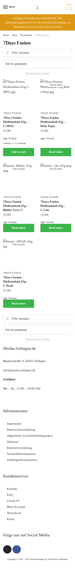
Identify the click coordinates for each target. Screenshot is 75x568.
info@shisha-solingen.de (19, 370)
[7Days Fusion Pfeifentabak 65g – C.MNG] (18, 94)
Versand (12, 138)
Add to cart (18, 151)
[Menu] (5, 7)
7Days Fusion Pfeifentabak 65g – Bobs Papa (53, 122)
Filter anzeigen (20, 52)
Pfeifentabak (26, 35)
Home (6, 35)
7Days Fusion (12, 113)
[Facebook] (16, 549)
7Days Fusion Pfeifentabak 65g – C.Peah (16, 281)
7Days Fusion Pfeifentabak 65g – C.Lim (53, 206)
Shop (14, 35)
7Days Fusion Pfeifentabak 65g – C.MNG (16, 122)
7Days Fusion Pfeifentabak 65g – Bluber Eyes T (16, 206)
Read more (56, 151)
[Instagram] (7, 549)
